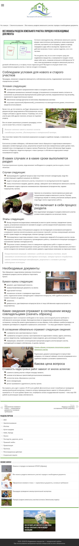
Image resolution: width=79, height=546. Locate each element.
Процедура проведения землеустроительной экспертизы (32, 491)
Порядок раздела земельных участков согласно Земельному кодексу (36, 499)
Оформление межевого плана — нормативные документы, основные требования (13, 408)
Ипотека (6, 426)
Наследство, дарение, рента (13, 439)
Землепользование (16, 25)
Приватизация (8, 445)
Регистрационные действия (12, 452)
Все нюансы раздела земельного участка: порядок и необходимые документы (39, 474)
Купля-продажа (8, 429)
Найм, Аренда (8, 433)
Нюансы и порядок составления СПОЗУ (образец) (64, 407)
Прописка (6, 449)
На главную (4, 25)
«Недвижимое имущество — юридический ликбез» (44, 541)
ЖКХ (5, 420)
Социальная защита (10, 455)
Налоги (5, 436)
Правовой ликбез (9, 442)
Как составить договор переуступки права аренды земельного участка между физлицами (38, 527)
